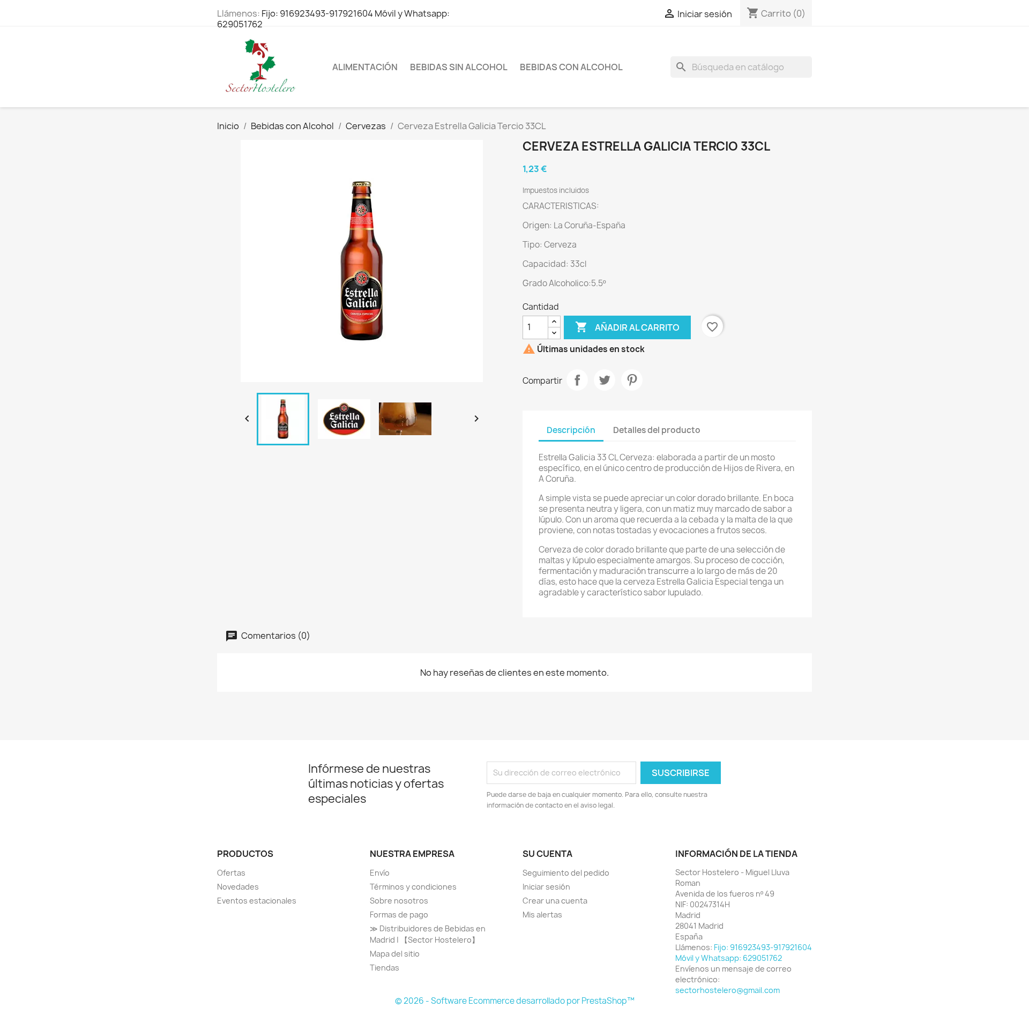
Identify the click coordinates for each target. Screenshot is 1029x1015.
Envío (380, 873)
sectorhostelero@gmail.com (727, 990)
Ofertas (231, 873)
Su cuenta (547, 854)
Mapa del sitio (395, 954)
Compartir (577, 380)
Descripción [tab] (571, 430)
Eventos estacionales (256, 900)
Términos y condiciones (413, 887)
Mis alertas (542, 914)
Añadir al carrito (627, 326)
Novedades (238, 887)
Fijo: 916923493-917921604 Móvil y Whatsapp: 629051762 (333, 19)
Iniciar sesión (546, 887)
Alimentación (365, 67)
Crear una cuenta (555, 900)
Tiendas (384, 967)
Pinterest (632, 380)
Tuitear (604, 380)
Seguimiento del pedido (566, 873)
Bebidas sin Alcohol (459, 67)
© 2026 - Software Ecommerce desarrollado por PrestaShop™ (515, 1000)
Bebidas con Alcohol (571, 67)
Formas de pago (399, 914)
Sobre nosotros (399, 900)
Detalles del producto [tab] (656, 430)
